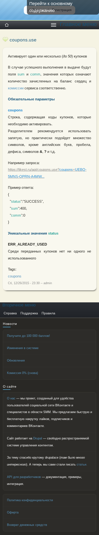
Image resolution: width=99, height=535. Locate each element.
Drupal (37, 438)
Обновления (16, 360)
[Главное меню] (53, 25)
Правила (48, 313)
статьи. (82, 464)
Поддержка (29, 313)
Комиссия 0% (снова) (22, 373)
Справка (10, 313)
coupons (14, 276)
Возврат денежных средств (27, 525)
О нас (11, 398)
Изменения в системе (22, 348)
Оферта (13, 512)
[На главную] (6, 25)
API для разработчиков (24, 477)
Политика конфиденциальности (30, 500)
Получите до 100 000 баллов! (28, 336)
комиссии (16, 88)
